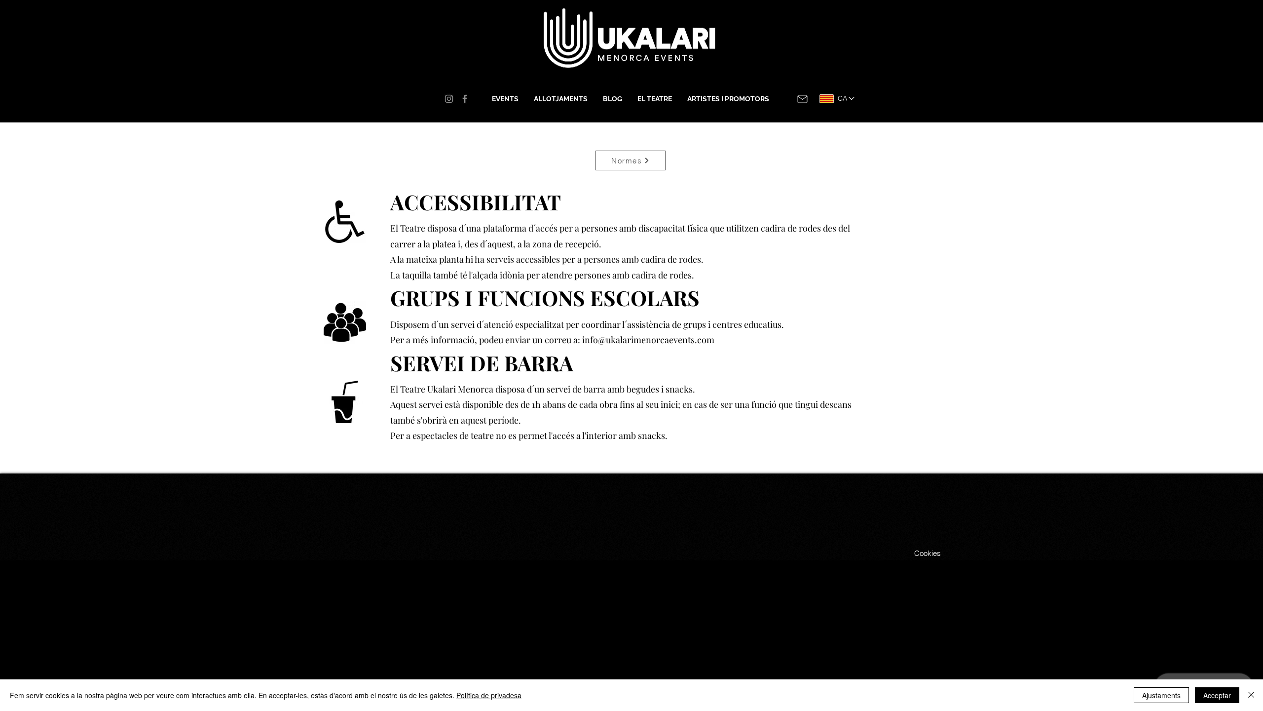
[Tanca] (1251, 695)
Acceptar (1217, 695)
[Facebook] (464, 98)
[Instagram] (449, 98)
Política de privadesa (488, 695)
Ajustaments (1161, 695)
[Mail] (802, 98)
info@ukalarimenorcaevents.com (648, 340)
